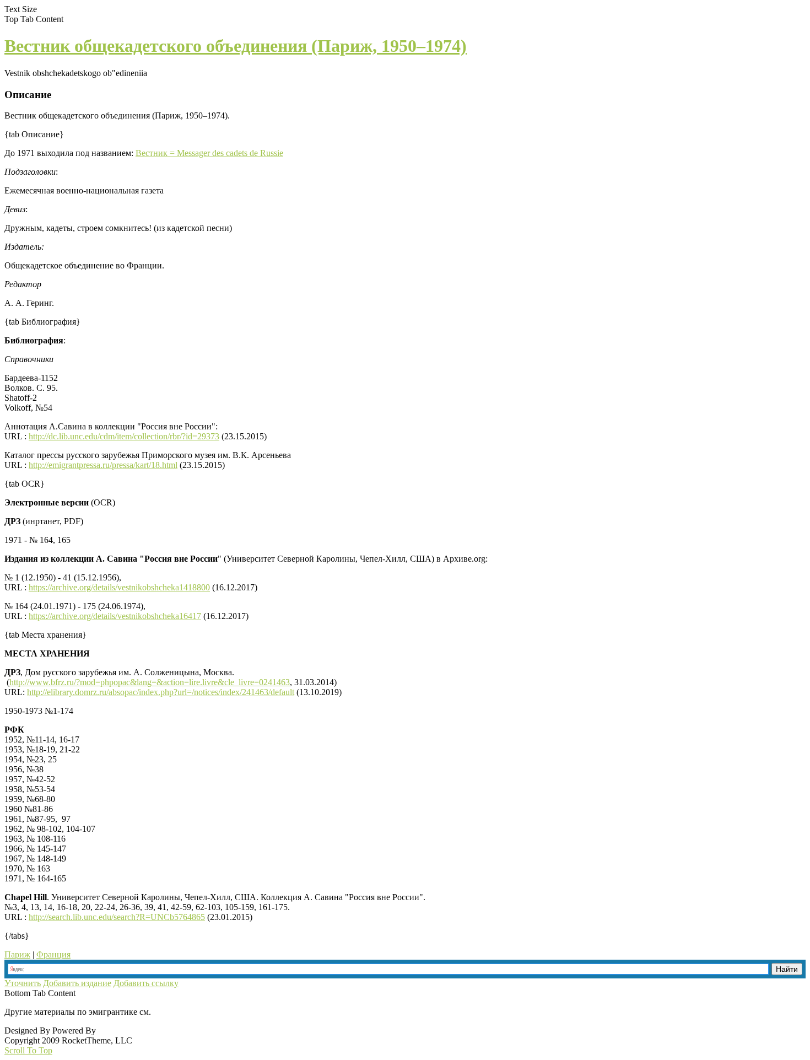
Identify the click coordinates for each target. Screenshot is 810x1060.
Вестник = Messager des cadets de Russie (209, 153)
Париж (17, 954)
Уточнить (22, 983)
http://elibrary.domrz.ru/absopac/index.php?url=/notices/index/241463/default (160, 692)
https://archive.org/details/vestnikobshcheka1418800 (119, 587)
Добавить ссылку (146, 983)
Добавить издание (77, 983)
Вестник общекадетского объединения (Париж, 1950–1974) (235, 46)
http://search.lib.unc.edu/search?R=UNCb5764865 (117, 917)
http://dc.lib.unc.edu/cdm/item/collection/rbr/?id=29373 (124, 436)
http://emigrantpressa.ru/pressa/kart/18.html (103, 465)
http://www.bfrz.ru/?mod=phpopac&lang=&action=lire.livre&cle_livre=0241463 (149, 682)
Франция (53, 954)
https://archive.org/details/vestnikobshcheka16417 (115, 616)
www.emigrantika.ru (192, 1011)
